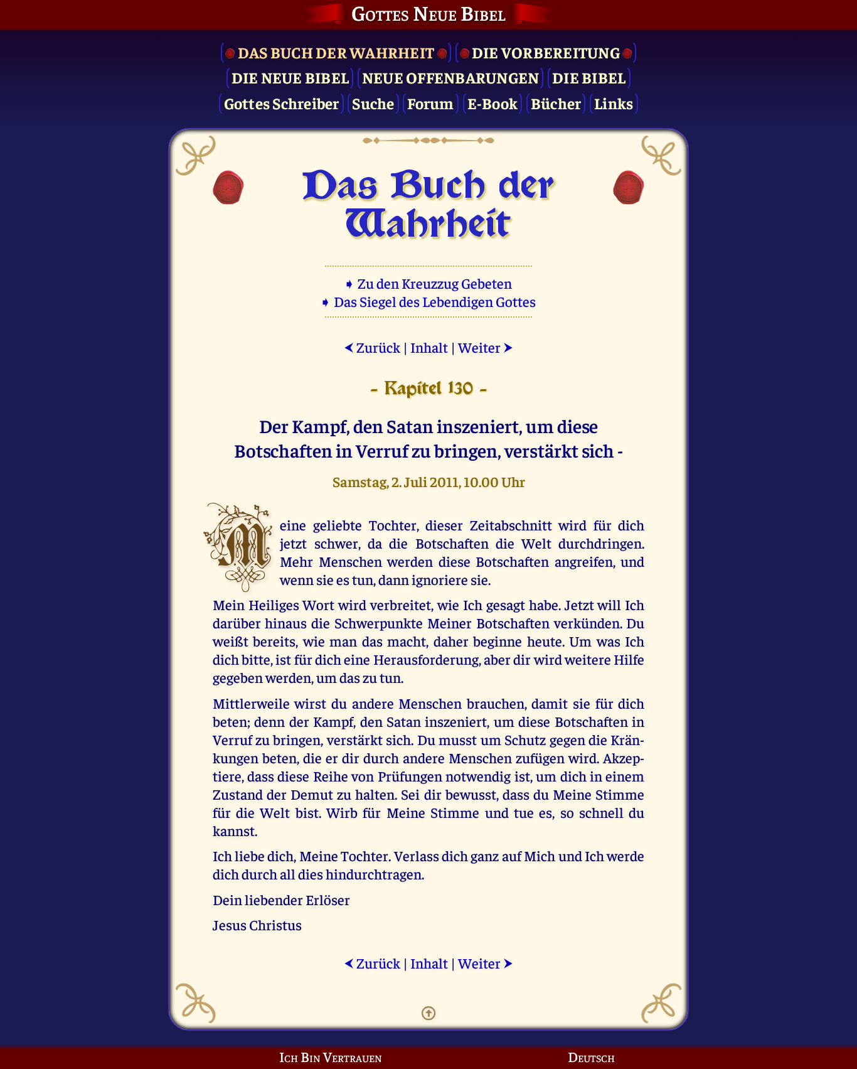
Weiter (485, 347)
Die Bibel (588, 77)
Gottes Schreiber (281, 102)
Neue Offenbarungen (451, 77)
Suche (373, 102)
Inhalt (429, 347)
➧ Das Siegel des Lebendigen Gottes (428, 301)
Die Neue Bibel (290, 77)
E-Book (492, 102)
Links (613, 102)
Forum (430, 102)
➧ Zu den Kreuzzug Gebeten (428, 283)
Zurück (372, 347)
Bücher (556, 102)
